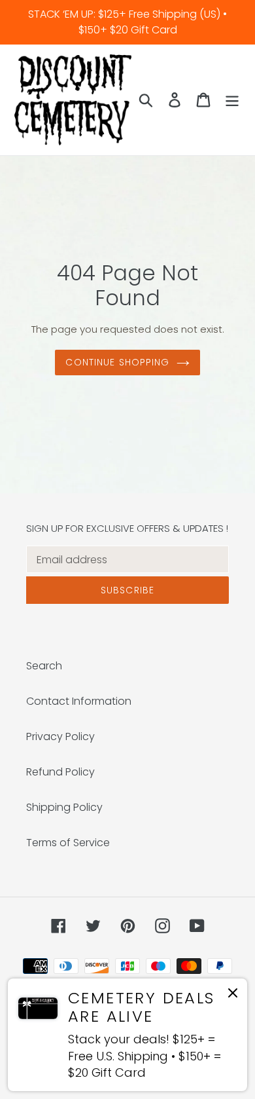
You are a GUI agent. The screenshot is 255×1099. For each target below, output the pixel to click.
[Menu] (232, 99)
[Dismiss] (232, 995)
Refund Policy (60, 771)
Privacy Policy (60, 736)
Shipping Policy (64, 807)
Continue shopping (117, 362)
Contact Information (78, 701)
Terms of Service (68, 842)
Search (44, 665)
